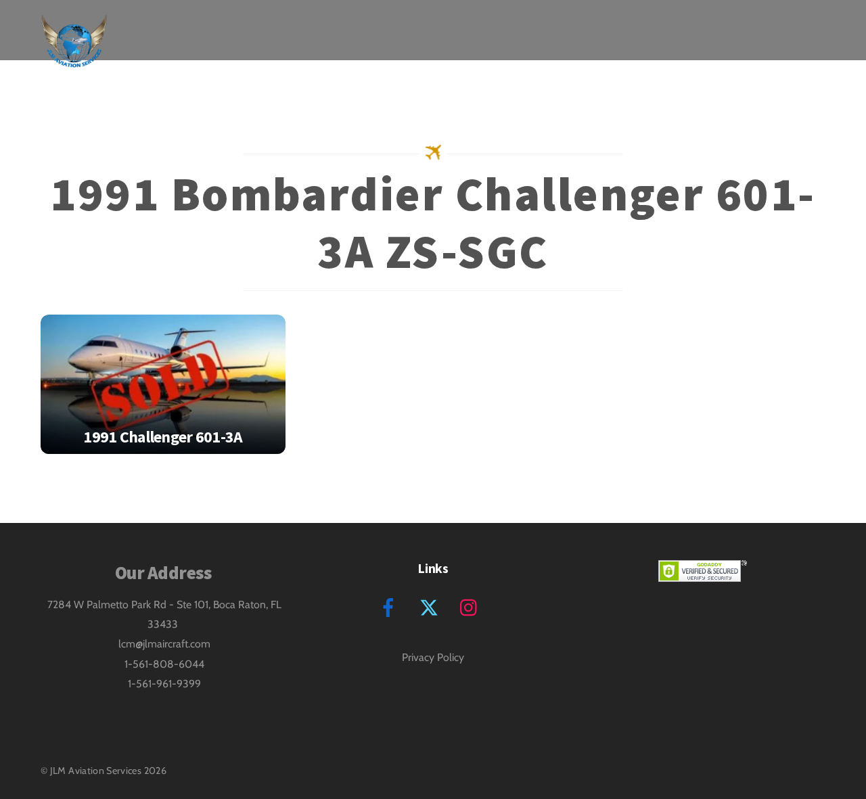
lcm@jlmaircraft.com (164, 643)
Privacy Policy (433, 657)
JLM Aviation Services (96, 770)
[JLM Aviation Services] (74, 57)
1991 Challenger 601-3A (162, 437)
